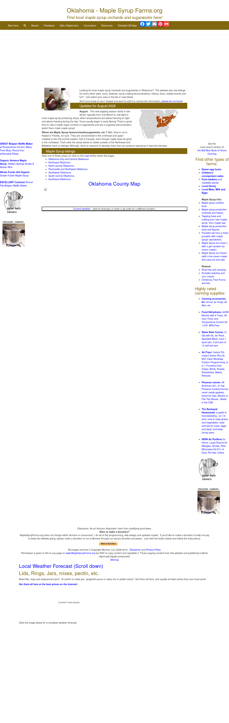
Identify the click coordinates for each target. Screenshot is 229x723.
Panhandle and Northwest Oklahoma (68, 169)
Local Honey (209, 186)
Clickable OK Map (127, 25)
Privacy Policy (153, 549)
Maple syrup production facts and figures (214, 227)
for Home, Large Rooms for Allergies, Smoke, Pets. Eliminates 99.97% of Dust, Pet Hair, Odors (214, 445)
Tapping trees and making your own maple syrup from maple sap (214, 219)
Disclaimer (135, 549)
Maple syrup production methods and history (214, 211)
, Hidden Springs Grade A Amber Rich (17, 164)
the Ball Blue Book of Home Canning (211, 152)
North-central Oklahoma (61, 165)
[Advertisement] (114, 61)
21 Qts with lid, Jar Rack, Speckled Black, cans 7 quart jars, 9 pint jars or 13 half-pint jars (214, 338)
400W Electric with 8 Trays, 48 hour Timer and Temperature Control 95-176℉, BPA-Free (215, 318)
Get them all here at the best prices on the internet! (48, 584)
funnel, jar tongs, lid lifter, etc (214, 302)
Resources (107, 25)
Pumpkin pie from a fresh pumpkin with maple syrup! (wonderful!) (215, 236)
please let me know (172, 101)
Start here (13, 25)
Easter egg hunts (211, 169)
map (86, 155)
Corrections (90, 25)
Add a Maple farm (69, 25)
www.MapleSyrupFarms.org (80, 553)
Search (35, 25)
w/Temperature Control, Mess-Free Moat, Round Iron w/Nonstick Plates (16, 148)
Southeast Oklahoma (59, 179)
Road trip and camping (214, 269)
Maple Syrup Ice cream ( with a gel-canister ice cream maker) (215, 246)
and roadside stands (212, 181)
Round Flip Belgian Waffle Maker (16, 183)
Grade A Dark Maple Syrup (15, 173)
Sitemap (114, 559)
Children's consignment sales (212, 174)
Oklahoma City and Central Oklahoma (68, 159)
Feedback (49, 25)
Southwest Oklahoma (59, 172)
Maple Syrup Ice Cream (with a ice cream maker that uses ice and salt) (214, 256)
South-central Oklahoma (61, 175)
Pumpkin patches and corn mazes (213, 274)
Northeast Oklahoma (59, 162)
